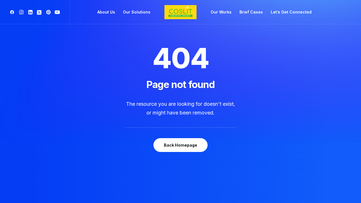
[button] (13, 12)
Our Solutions (136, 12)
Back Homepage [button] (180, 145)
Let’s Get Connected (291, 12)
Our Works (221, 12)
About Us (106, 12)
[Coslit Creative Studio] (180, 12)
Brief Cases (251, 12)
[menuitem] (13, 12)
